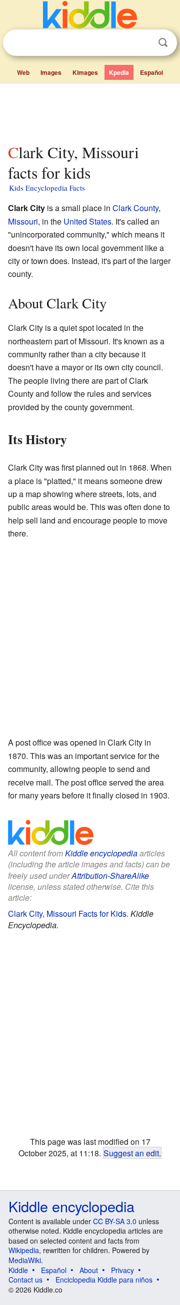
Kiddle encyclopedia (101, 853)
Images (51, 72)
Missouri (23, 221)
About (89, 1270)
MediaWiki (24, 1260)
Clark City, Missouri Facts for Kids (67, 913)
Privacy (122, 1270)
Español (151, 72)
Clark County (135, 208)
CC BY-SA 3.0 (114, 1221)
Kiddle (18, 1270)
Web (23, 72)
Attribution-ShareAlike (110, 875)
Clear (142, 42)
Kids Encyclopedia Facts (47, 188)
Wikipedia (23, 1250)
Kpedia (119, 72)
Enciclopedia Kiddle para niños (104, 1280)
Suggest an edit (131, 1152)
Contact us (25, 1280)
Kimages (85, 72)
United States (88, 221)
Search (163, 42)
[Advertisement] (90, 111)
